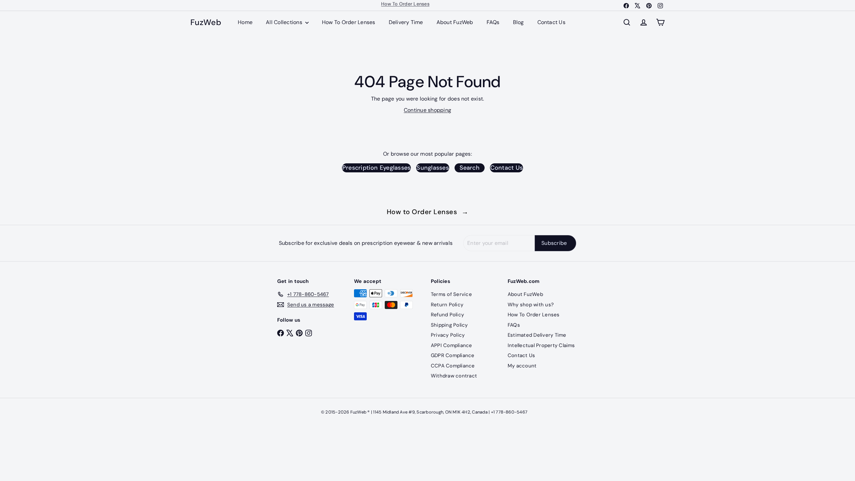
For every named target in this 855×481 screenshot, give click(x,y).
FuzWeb (205, 22)
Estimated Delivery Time (537, 335)
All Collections (285, 22)
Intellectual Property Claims (541, 345)
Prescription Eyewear (405, 5)
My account (522, 365)
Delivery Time (406, 22)
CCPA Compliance (453, 365)
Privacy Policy (448, 335)
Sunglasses (432, 168)
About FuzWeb (455, 22)
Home (245, 22)
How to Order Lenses (428, 211)
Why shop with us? (531, 304)
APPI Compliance (451, 345)
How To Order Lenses (348, 22)
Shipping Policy (449, 325)
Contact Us (551, 22)
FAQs (493, 22)
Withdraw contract (454, 375)
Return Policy (447, 304)
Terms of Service (451, 294)
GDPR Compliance (453, 355)
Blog (518, 22)
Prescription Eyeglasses (376, 168)
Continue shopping (427, 110)
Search (470, 168)
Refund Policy (447, 314)
